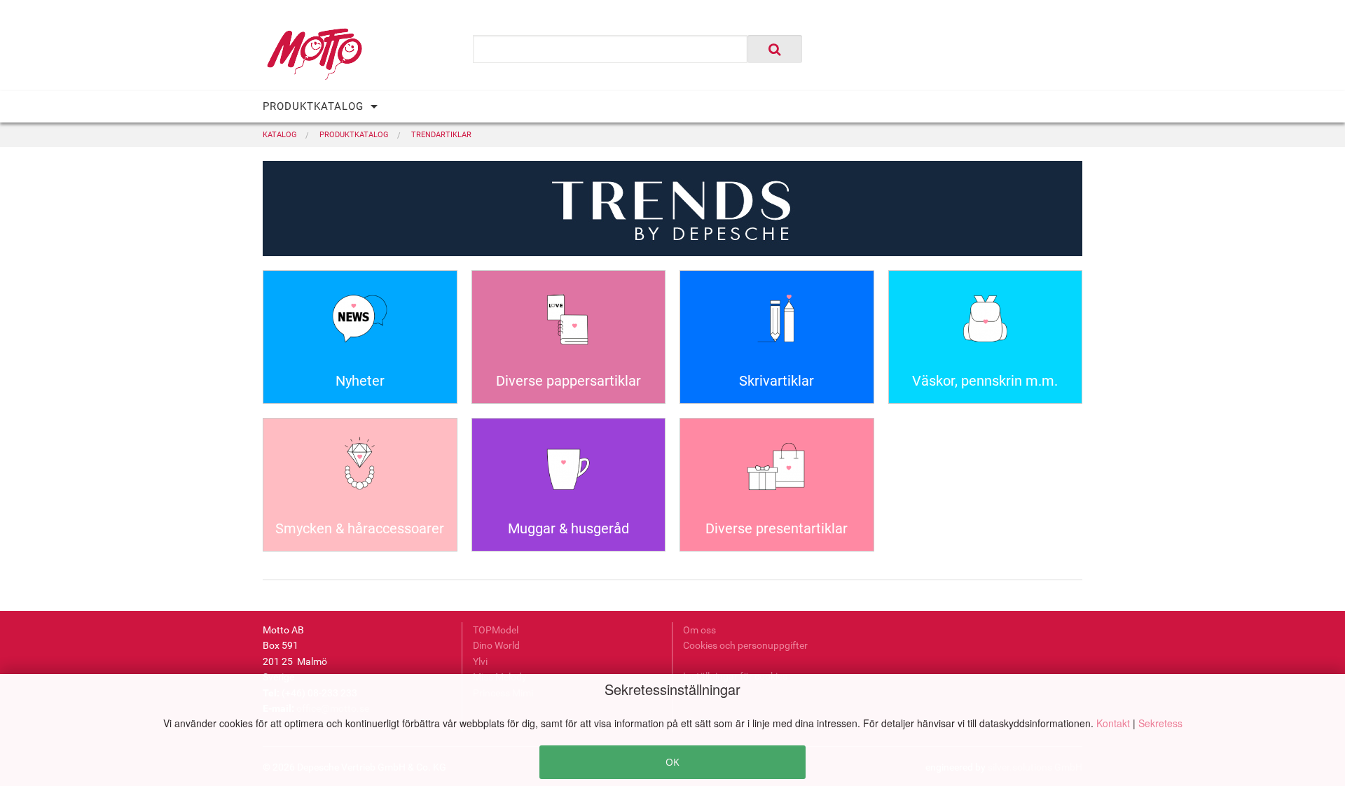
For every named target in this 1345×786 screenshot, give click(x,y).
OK (672, 762)
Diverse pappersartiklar (568, 380)
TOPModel (495, 630)
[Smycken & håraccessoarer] (360, 471)
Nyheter (360, 380)
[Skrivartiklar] (777, 323)
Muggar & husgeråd (568, 528)
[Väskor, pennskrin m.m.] (985, 323)
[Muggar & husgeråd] (568, 471)
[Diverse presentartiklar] (777, 471)
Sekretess (1160, 723)
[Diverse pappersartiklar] (568, 323)
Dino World (496, 645)
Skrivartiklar (776, 380)
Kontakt (1114, 723)
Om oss (699, 630)
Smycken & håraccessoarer (359, 528)
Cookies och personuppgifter (745, 645)
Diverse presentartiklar (776, 528)
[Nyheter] (360, 323)
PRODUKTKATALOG (313, 106)
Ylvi (480, 661)
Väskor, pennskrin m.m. (985, 380)
